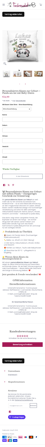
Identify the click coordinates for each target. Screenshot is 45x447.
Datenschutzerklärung (24, 400)
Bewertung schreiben (22, 344)
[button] (41, 4)
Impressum (12, 374)
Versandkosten (21, 101)
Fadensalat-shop (7, 430)
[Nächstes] (25, 84)
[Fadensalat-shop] (21, 4)
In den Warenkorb (22, 176)
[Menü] (3, 4)
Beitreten (33, 406)
